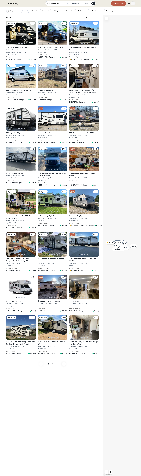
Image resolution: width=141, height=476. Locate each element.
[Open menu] (131, 3)
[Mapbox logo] (107, 474)
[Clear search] (67, 3)
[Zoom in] (110, 472)
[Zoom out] (106, 472)
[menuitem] (32, 11)
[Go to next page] (64, 364)
